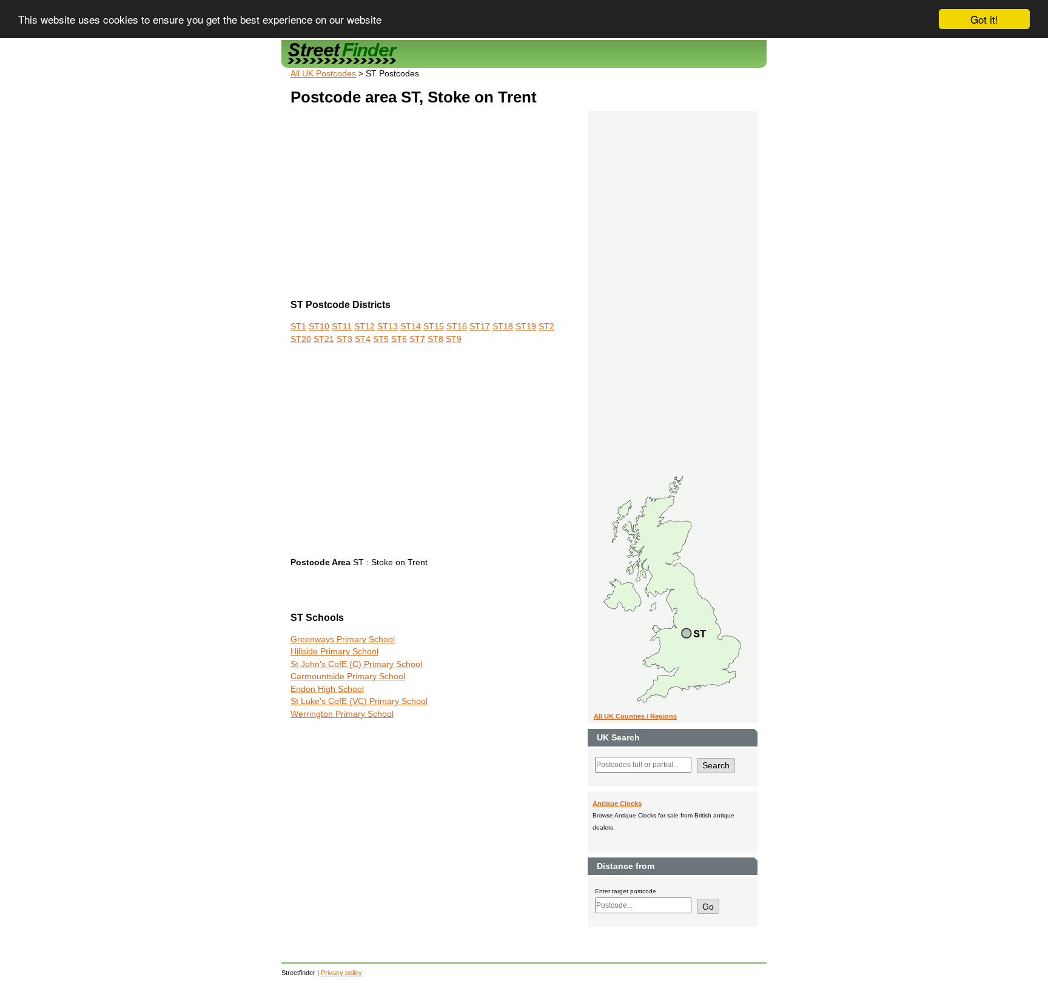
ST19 (526, 326)
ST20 (301, 339)
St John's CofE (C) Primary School (356, 664)
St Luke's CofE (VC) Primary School (359, 701)
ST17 (479, 326)
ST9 (454, 339)
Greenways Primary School (343, 639)
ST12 (364, 326)
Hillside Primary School (334, 651)
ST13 (387, 326)
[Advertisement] (432, 204)
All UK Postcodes (323, 73)
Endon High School (327, 689)
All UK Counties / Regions (635, 716)
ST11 (342, 326)
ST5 (381, 339)
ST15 (433, 326)
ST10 (319, 326)
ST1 (298, 326)
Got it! (984, 19)
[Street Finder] (524, 53)
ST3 (344, 339)
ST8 (435, 339)
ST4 (363, 339)
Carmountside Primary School (348, 676)
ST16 (456, 326)
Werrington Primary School (342, 714)
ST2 (546, 326)
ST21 (324, 339)
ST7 (417, 339)
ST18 (502, 326)
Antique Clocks (617, 803)
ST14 (410, 326)
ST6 (399, 339)
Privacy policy (341, 972)
